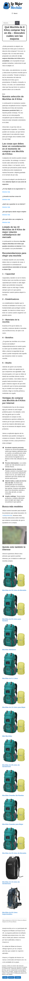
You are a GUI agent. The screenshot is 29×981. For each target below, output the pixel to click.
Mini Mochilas (7, 736)
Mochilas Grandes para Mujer (12, 824)
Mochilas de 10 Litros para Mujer (13, 707)
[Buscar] (17, 23)
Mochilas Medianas (9, 649)
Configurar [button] (17, 977)
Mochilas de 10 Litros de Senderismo (11, 882)
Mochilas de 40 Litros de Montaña (14, 853)
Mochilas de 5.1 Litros (10, 678)
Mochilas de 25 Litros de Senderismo (11, 765)
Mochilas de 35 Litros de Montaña (14, 590)
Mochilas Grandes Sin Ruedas (13, 795)
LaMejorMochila (7, 515)
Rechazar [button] (11, 977)
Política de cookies (19, 973)
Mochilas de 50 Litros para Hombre (11, 620)
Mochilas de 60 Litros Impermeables (9, 913)
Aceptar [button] (5, 977)
